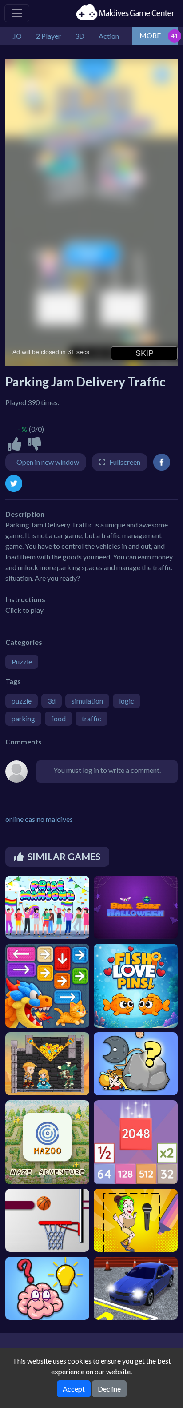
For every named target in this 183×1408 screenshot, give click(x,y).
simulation (87, 700)
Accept (74, 1388)
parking (23, 718)
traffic (91, 718)
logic (126, 700)
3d (52, 700)
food (58, 718)
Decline (109, 1388)
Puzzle (22, 661)
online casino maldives (39, 819)
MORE (150, 35)
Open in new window (47, 462)
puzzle (22, 700)
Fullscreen (124, 462)
